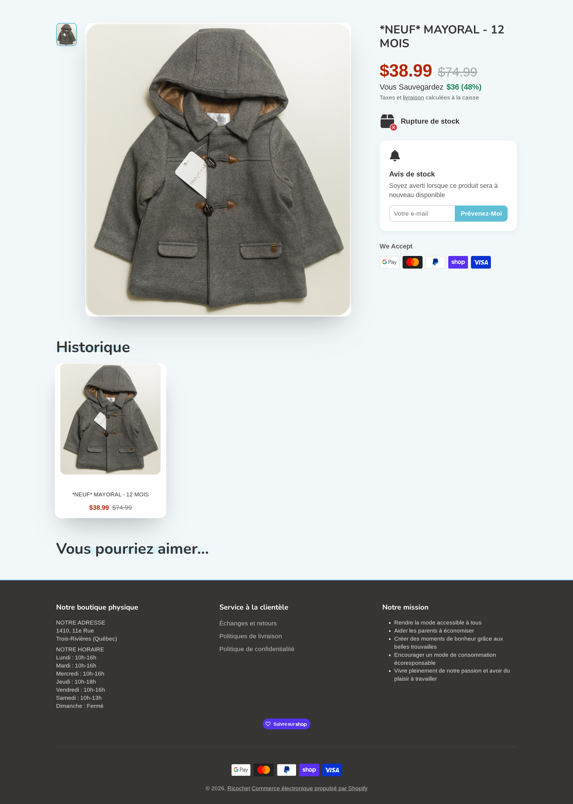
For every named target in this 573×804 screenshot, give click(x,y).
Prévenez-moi (481, 213)
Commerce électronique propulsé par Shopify (310, 788)
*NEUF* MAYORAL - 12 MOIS (111, 440)
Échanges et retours (248, 623)
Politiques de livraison (250, 636)
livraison (413, 97)
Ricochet (238, 788)
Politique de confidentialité (257, 648)
